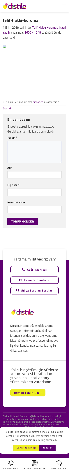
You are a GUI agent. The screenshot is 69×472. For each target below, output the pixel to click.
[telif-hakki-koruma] (34, 69)
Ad (9, 168)
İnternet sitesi (16, 202)
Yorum (12, 137)
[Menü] (63, 6)
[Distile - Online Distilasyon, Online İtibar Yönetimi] (21, 6)
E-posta (13, 185)
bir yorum (38, 102)
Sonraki (9, 108)
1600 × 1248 (32, 32)
